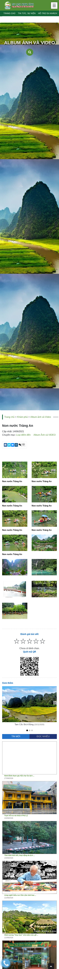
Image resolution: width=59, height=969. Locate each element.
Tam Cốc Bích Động (24, 724)
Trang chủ (9, 13)
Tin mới (15, 736)
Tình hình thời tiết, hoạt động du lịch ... (19, 855)
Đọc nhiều (43, 736)
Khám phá (22, 417)
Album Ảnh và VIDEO (45, 435)
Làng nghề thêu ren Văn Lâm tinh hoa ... (20, 895)
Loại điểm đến (23, 435)
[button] (27, 730)
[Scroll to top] (51, 966)
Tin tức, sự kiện (27, 13)
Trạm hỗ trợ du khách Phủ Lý (16, 816)
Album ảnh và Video (40, 417)
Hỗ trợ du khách (47, 13)
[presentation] (4, 703)
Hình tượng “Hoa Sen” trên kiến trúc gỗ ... (21, 935)
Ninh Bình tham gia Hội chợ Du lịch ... (19, 776)
